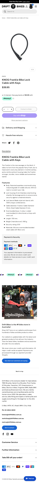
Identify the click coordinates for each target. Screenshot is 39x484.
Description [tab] (6, 151)
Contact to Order (26, 109)
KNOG (4, 76)
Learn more (29, 1)
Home (3, 18)
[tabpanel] (19, 193)
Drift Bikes (9, 479)
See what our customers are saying (16, 361)
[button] (31, 6)
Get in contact (9, 428)
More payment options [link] (20, 120)
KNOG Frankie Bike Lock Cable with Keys (17, 18)
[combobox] (19, 11)
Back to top (19, 371)
